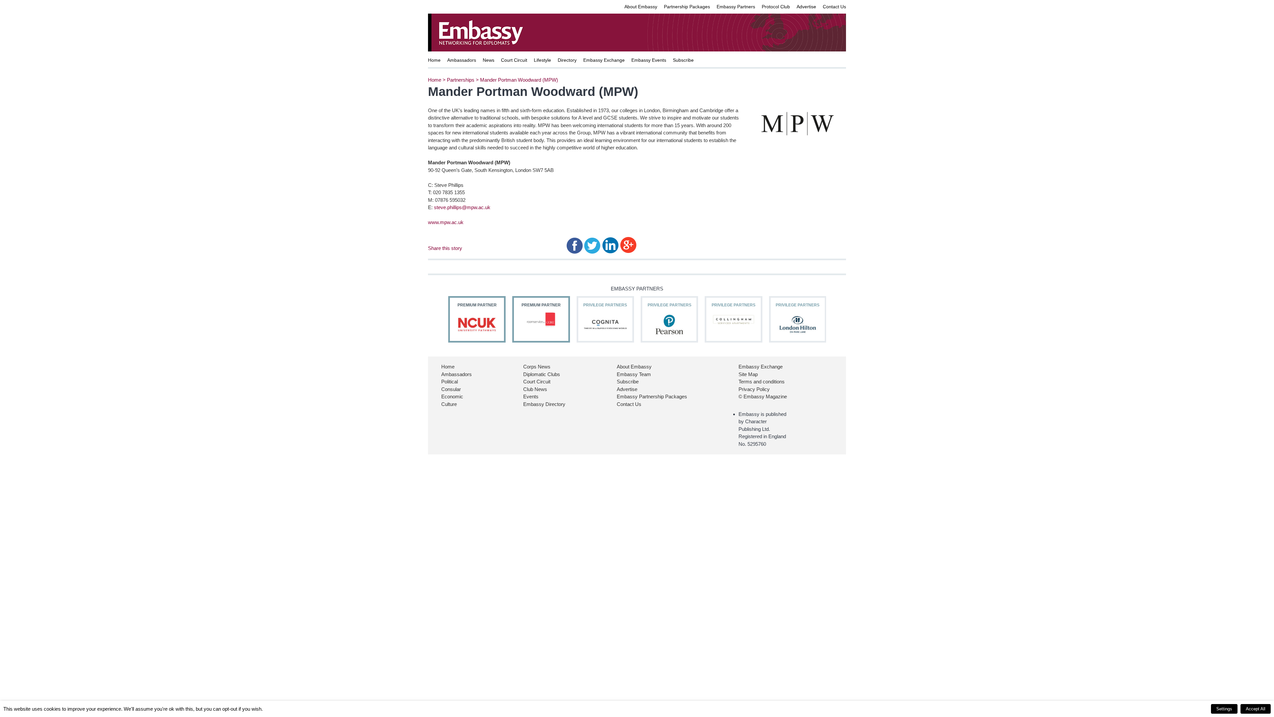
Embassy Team (634, 374)
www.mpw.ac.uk (445, 222)
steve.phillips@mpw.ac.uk (462, 207)
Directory (567, 60)
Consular (451, 389)
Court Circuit (514, 60)
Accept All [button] (1255, 708)
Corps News (536, 366)
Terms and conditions (762, 381)
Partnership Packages (687, 6)
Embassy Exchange (604, 60)
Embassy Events (648, 60)
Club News (535, 389)
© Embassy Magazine (763, 396)
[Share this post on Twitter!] (592, 245)
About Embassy (640, 6)
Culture (449, 404)
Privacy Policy (754, 389)
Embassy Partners (736, 6)
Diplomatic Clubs (541, 374)
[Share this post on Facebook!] (575, 245)
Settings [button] (1224, 708)
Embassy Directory (544, 404)
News (488, 60)
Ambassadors (461, 60)
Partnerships (460, 80)
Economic (452, 396)
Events (530, 396)
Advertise (806, 6)
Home (434, 60)
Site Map (748, 374)
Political (449, 381)
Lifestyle (542, 60)
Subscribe (683, 60)
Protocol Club (776, 6)
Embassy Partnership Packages (652, 396)
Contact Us (834, 6)
